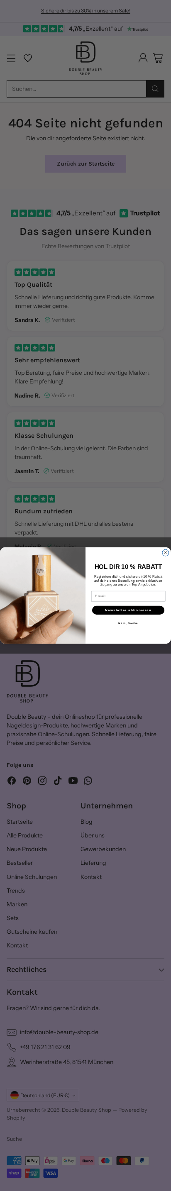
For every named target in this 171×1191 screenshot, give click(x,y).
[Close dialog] (165, 552)
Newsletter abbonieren (128, 610)
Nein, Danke (128, 623)
